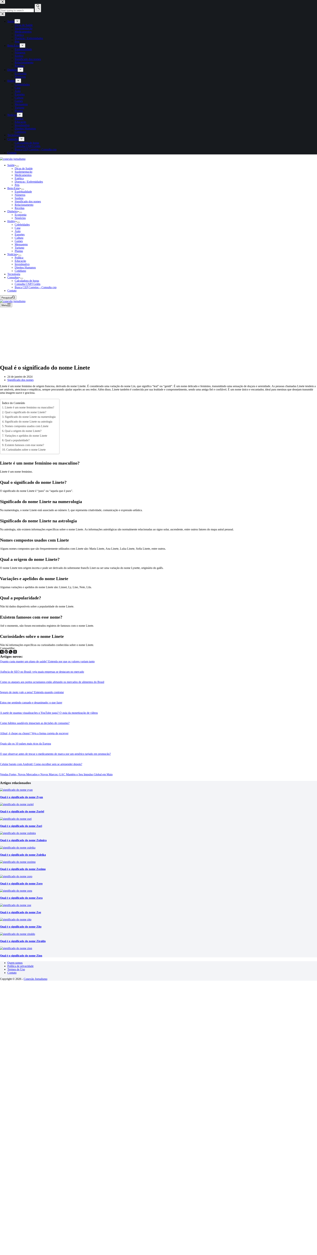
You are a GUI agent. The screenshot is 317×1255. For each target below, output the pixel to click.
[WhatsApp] (11, 652)
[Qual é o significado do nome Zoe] (15, 905)
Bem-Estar (13, 188)
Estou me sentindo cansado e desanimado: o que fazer (31, 702)
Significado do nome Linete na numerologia (30, 416)
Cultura (19, 237)
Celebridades (22, 224)
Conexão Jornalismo (35, 978)
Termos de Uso (16, 969)
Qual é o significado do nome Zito (20, 926)
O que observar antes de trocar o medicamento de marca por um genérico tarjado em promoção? (55, 753)
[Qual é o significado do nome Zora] (16, 890)
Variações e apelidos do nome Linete (26, 435)
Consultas (13, 277)
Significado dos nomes (28, 201)
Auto (18, 231)
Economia (20, 214)
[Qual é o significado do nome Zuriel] (17, 804)
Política (19, 257)
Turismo (19, 247)
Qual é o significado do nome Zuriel (22, 811)
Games (19, 241)
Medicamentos (23, 175)
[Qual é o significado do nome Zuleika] (17, 847)
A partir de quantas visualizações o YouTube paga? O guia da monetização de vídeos (49, 712)
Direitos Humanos (25, 267)
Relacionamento (24, 204)
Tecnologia (13, 274)
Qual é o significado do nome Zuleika (23, 854)
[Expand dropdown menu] (17, 166)
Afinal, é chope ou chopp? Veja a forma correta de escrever (34, 733)
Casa (17, 227)
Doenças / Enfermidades (29, 181)
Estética (19, 178)
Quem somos (15, 962)
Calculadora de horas (27, 280)
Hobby (11, 221)
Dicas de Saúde (24, 168)
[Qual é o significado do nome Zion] (16, 948)
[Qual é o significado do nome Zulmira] (18, 833)
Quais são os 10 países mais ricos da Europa (25, 743)
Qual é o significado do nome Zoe (20, 912)
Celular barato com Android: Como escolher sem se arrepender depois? (41, 764)
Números (20, 194)
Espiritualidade (23, 191)
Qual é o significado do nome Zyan (21, 797)
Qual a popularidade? (17, 440)
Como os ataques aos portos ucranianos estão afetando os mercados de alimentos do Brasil (52, 682)
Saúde (10, 165)
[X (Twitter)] (2, 652)
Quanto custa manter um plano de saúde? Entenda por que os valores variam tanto (47, 661)
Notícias (12, 254)
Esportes (20, 234)
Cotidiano (20, 270)
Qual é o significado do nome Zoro (21, 883)
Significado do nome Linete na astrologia (28, 421)
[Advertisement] (158, 334)
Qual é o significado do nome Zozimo (23, 869)
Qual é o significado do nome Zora (21, 897)
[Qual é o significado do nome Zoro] (16, 876)
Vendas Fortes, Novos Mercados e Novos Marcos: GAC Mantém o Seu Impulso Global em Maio (56, 774)
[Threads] (15, 652)
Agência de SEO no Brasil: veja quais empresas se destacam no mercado (42, 671)
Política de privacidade (20, 966)
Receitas (19, 208)
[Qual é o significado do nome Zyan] (16, 789)
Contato (12, 290)
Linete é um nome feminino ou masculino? (29, 407)
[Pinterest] (6, 652)
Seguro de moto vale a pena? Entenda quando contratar (32, 692)
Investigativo (22, 264)
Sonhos (19, 198)
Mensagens (21, 244)
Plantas (19, 251)
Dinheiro (12, 211)
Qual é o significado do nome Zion (21, 955)
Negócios (20, 218)
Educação (20, 260)
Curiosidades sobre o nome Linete (26, 449)
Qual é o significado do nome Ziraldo (23, 941)
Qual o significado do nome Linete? (25, 412)
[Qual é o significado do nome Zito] (15, 919)
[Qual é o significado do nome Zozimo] (18, 861)
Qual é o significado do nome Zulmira (23, 840)
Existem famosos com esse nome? (24, 445)
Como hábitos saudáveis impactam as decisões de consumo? (35, 723)
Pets (17, 185)
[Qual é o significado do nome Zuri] (16, 818)
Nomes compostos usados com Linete (26, 426)
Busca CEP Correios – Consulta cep (36, 287)
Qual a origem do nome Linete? (23, 430)
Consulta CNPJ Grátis (27, 284)
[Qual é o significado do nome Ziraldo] (17, 934)
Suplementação (23, 171)
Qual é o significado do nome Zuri (21, 825)
